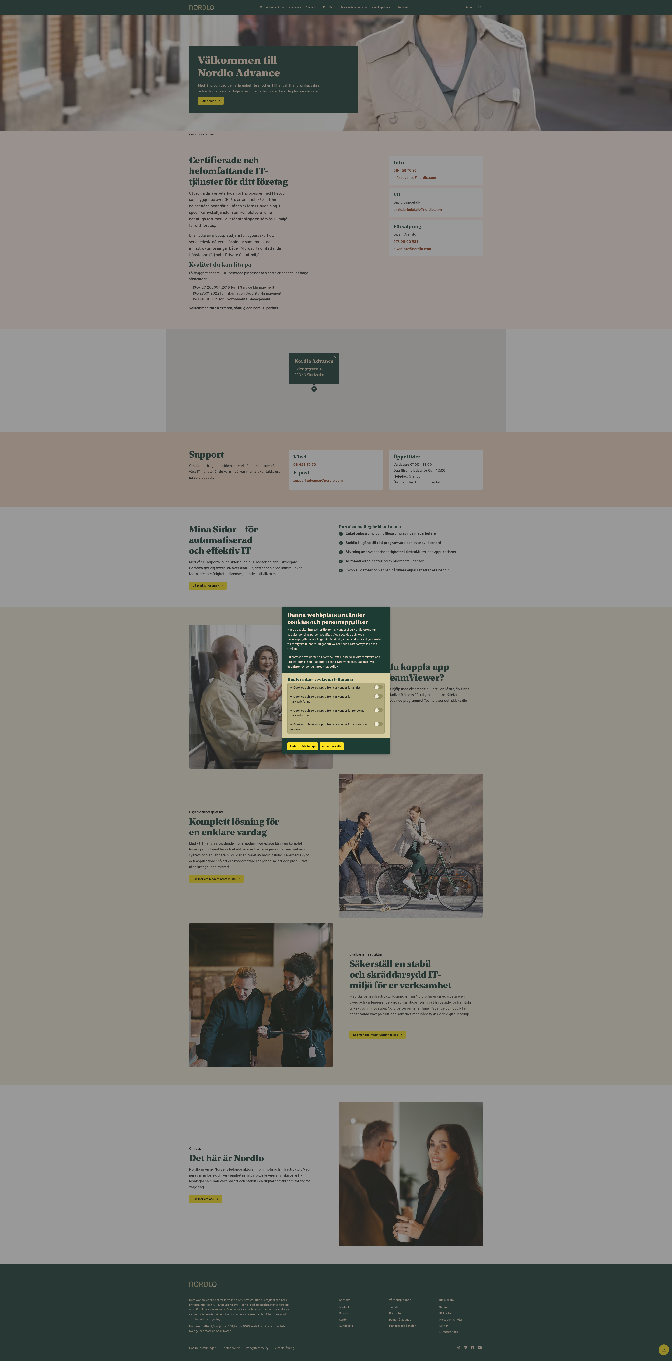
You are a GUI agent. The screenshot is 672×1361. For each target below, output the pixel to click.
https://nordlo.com (320, 629)
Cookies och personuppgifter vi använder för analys (327, 687)
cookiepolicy (296, 666)
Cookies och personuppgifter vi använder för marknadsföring (321, 699)
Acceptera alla (331, 746)
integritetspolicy (327, 666)
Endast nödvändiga (303, 746)
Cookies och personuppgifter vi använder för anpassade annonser (328, 727)
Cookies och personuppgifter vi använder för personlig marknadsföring (327, 713)
